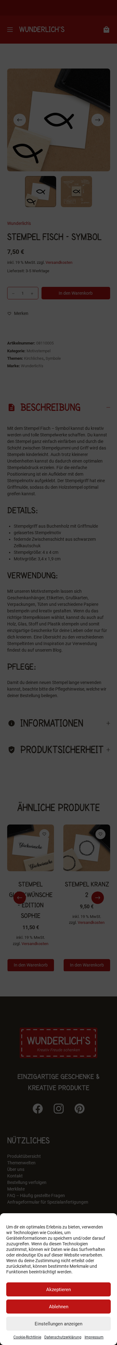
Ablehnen (58, 1306)
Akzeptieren (58, 1289)
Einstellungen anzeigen (58, 1324)
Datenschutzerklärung (62, 1337)
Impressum (94, 1337)
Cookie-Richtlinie (27, 1337)
